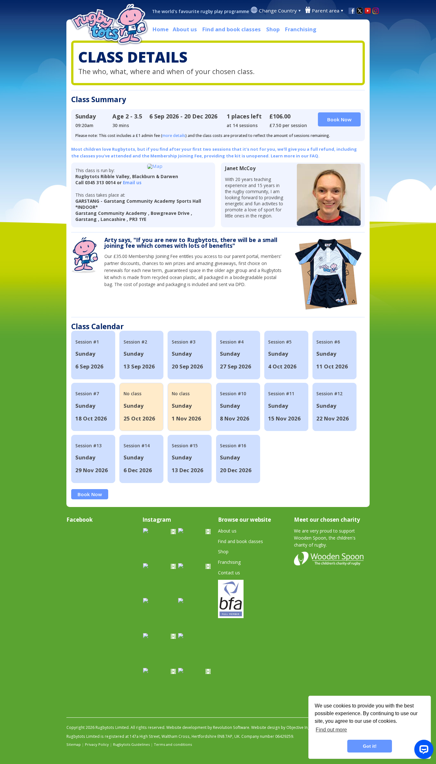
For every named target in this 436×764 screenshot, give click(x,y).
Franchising (300, 29)
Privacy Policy (97, 744)
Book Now (90, 494)
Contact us (229, 573)
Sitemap (73, 744)
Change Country (278, 10)
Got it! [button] (370, 746)
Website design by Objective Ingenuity (286, 727)
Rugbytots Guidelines (131, 744)
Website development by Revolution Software (207, 727)
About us (185, 29)
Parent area (325, 10)
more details (173, 135)
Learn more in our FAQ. (295, 156)
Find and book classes (231, 29)
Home (161, 29)
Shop (273, 29)
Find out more (331, 729)
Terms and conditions (173, 744)
